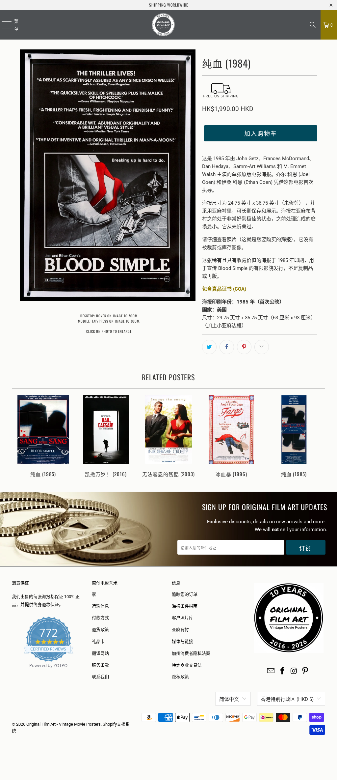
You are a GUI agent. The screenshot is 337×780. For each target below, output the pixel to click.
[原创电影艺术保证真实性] (12, 673)
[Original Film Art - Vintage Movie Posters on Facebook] (283, 671)
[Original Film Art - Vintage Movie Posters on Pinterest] (305, 671)
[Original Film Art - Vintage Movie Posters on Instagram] (294, 671)
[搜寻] (312, 24)
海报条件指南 (184, 606)
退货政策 (100, 629)
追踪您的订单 (184, 594)
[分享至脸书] (227, 347)
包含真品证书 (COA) (224, 289)
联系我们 (100, 676)
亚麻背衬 (180, 629)
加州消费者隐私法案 (191, 653)
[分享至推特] (209, 347)
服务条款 (100, 665)
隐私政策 (180, 676)
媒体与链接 (182, 641)
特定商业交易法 (187, 665)
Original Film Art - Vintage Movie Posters (63, 724)
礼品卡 (98, 641)
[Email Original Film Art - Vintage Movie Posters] (271, 671)
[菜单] (2, 25)
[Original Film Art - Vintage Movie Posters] (163, 25)
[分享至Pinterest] (244, 347)
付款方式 (100, 617)
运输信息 (100, 606)
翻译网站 (100, 653)
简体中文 (229, 699)
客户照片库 (182, 617)
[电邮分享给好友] (261, 347)
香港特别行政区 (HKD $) (287, 699)
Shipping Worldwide (168, 5)
